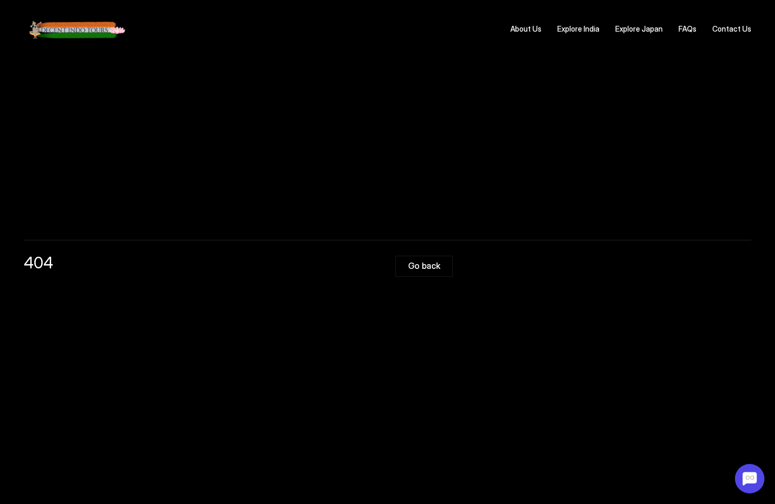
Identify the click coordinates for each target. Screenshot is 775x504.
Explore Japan (639, 28)
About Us (525, 28)
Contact (726, 28)
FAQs (687, 28)
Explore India (578, 28)
